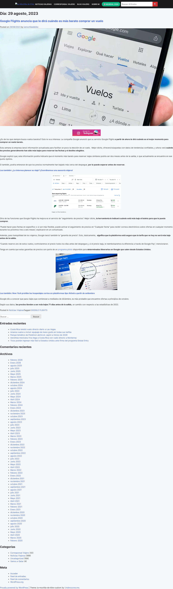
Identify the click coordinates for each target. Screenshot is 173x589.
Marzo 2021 (15, 504)
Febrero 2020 (16, 540)
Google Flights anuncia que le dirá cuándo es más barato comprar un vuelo (51, 21)
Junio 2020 (15, 529)
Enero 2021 (15, 509)
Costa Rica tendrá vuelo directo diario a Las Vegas (33, 329)
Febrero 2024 (16, 405)
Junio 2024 (15, 394)
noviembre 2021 (17, 481)
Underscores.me (72, 587)
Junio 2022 (15, 461)
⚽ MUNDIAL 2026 (111, 4)
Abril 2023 (15, 433)
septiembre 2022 (18, 453)
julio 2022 (14, 459)
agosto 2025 (16, 365)
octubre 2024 (16, 385)
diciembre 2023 (17, 411)
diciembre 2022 (17, 444)
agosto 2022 (16, 456)
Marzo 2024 (15, 402)
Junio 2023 (15, 427)
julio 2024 (14, 391)
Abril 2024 (15, 399)
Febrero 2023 (16, 439)
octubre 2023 (16, 416)
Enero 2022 (15, 475)
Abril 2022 (15, 467)
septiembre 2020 (18, 521)
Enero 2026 (15, 363)
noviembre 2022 (17, 447)
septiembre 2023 (18, 419)
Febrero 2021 (16, 506)
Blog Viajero (83, 4)
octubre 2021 (16, 484)
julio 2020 (14, 526)
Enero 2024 (15, 408)
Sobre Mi (96, 4)
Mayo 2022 (15, 464)
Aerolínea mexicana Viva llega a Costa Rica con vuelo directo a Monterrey (43, 338)
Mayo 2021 (15, 498)
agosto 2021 (16, 490)
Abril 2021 (14, 501)
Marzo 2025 (15, 377)
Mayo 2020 (15, 532)
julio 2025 (14, 368)
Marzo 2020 (15, 538)
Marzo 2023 (15, 436)
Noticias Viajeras (43, 4)
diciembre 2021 (17, 478)
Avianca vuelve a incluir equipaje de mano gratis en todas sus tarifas (40, 332)
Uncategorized (17, 558)
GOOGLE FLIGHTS (39, 310)
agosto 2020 (16, 523)
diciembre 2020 (17, 512)
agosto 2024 (16, 388)
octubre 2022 (16, 450)
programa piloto (65, 249)
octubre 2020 (16, 518)
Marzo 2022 (15, 470)
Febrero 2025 (16, 379)
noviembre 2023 (17, 413)
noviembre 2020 (17, 515)
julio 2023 (14, 425)
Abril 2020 (15, 535)
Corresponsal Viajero (64, 4)
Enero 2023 (15, 442)
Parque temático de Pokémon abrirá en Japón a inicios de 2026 (38, 335)
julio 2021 (14, 492)
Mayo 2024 (15, 396)
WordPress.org (16, 582)
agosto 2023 (16, 422)
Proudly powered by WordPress (14, 587)
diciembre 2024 (17, 382)
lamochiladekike (31, 27)
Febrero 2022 (16, 473)
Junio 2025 (15, 371)
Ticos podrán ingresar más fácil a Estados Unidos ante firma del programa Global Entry (49, 340)
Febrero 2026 (16, 360)
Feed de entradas (18, 576)
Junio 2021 (15, 495)
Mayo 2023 (15, 430)
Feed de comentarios (19, 579)
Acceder (14, 573)
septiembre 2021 (17, 487)
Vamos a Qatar (17, 561)
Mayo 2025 (15, 374)
